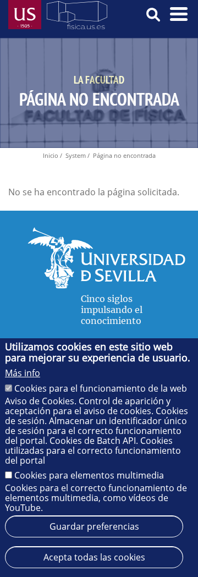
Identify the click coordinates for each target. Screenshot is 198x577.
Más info (22, 373)
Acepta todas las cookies (94, 557)
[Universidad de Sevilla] (106, 285)
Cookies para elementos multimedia (89, 475)
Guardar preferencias (94, 526)
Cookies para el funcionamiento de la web (100, 388)
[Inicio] (77, 17)
